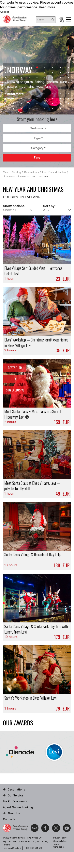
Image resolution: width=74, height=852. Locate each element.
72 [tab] (69, 104)
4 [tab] (29, 67)
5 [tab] (37, 67)
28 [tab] (5, 83)
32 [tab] (37, 83)
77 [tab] (45, 109)
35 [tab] (61, 83)
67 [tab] (29, 104)
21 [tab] (21, 78)
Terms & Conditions (58, 845)
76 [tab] (37, 109)
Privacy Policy (60, 838)
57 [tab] (21, 98)
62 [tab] (61, 98)
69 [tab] (45, 104)
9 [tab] (69, 67)
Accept (4, 11)
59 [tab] (37, 98)
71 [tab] (61, 104)
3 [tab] (21, 67)
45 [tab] (69, 88)
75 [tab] (29, 109)
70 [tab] (53, 104)
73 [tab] (13, 109)
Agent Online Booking (61, 19)
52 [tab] (53, 93)
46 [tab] (5, 93)
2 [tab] (13, 67)
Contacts (9, 819)
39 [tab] (21, 88)
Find (37, 158)
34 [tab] (53, 83)
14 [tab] (37, 73)
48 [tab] (21, 93)
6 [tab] (45, 67)
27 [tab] (69, 78)
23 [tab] (37, 78)
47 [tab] (13, 93)
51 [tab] (45, 93)
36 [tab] (69, 83)
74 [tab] (21, 109)
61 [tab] (53, 98)
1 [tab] (5, 67)
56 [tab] (13, 98)
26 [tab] (61, 78)
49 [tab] (29, 93)
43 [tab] (53, 88)
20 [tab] (13, 78)
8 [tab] (61, 67)
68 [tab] (37, 104)
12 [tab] (21, 73)
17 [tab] (61, 73)
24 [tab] (45, 78)
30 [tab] (21, 83)
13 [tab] (29, 73)
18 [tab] (69, 73)
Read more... (17, 94)
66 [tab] (21, 104)
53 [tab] (61, 93)
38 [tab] (13, 88)
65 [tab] (13, 104)
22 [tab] (29, 78)
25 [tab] (53, 78)
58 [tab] (29, 98)
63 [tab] (69, 98)
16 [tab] (53, 73)
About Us (13, 813)
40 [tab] (29, 88)
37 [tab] (5, 88)
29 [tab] (13, 83)
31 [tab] (29, 83)
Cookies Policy (60, 841)
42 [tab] (45, 88)
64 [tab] (5, 104)
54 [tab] (69, 93)
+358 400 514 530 (33, 848)
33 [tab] (45, 83)
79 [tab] (61, 109)
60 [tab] (45, 98)
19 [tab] (5, 78)
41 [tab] (37, 88)
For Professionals (15, 801)
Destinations (16, 789)
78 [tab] (53, 109)
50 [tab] (37, 93)
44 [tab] (61, 88)
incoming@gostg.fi (12, 848)
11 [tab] (13, 73)
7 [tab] (53, 67)
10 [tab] (5, 73)
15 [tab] (45, 73)
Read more (47, 7)
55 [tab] (5, 98)
